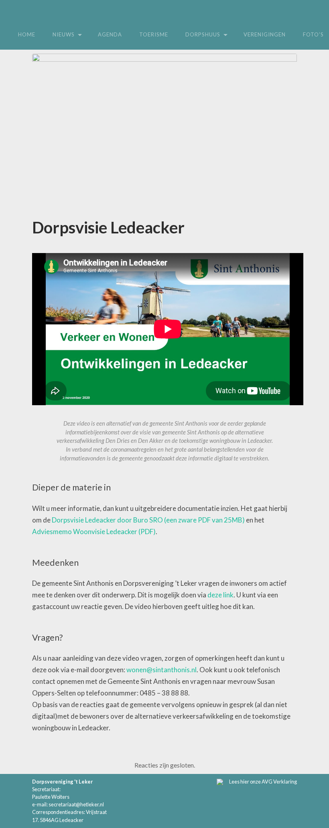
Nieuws (64, 34)
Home (26, 34)
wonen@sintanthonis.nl (161, 669)
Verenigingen (265, 34)
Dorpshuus (202, 34)
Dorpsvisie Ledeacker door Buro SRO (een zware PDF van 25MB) (148, 520)
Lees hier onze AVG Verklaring (263, 781)
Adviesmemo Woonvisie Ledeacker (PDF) (94, 531)
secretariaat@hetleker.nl (76, 804)
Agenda (110, 34)
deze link (220, 595)
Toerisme (153, 34)
